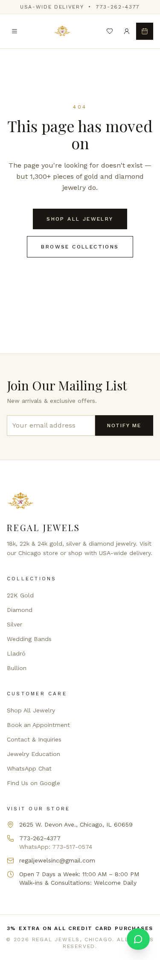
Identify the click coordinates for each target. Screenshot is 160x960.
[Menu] (14, 31)
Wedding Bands (29, 638)
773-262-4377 (118, 7)
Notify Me (124, 425)
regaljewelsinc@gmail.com (57, 860)
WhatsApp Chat (29, 768)
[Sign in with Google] (126, 31)
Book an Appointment (38, 724)
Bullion (16, 668)
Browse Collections (80, 247)
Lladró (16, 653)
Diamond (19, 609)
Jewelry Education (33, 753)
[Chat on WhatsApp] (138, 939)
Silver (14, 624)
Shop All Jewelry (80, 219)
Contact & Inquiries (34, 739)
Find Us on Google (33, 783)
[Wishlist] (109, 31)
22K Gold (20, 595)
